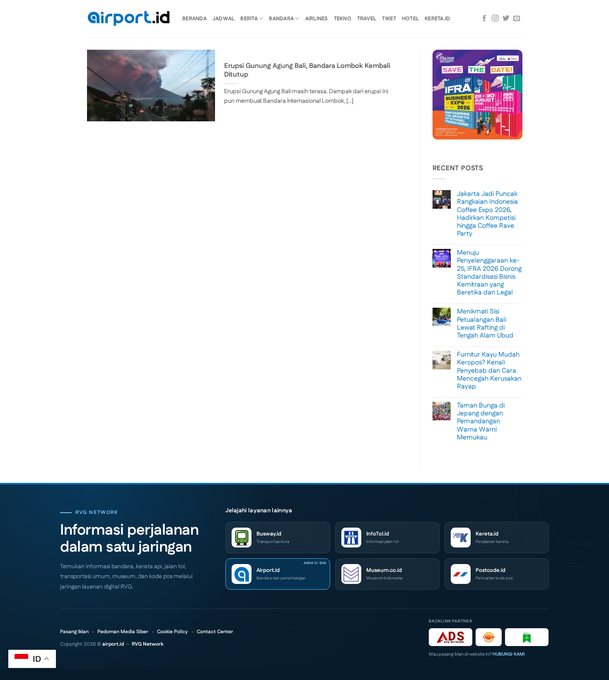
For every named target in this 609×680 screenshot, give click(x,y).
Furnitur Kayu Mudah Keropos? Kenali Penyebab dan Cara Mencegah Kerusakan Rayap (489, 371)
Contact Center (215, 632)
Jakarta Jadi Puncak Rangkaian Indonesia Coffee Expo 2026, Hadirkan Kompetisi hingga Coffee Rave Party (487, 214)
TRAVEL (367, 18)
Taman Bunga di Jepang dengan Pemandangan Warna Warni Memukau (481, 421)
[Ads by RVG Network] (450, 637)
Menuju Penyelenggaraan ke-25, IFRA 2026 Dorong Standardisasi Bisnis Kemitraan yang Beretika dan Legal (489, 273)
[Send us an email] (516, 18)
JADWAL (224, 18)
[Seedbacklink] (489, 637)
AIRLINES (316, 18)
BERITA (249, 18)
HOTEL (410, 18)
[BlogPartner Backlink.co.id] (527, 637)
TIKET (389, 18)
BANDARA (281, 18)
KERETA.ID (437, 18)
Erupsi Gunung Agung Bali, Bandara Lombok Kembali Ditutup (307, 71)
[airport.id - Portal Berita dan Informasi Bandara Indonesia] (128, 19)
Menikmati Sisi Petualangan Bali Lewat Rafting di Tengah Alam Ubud (485, 324)
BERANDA (194, 18)
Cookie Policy (172, 632)
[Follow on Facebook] (484, 18)
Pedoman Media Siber (122, 632)
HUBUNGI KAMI (509, 654)
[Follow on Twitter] (506, 18)
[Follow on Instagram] (495, 18)
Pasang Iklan (74, 632)
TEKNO (342, 18)
